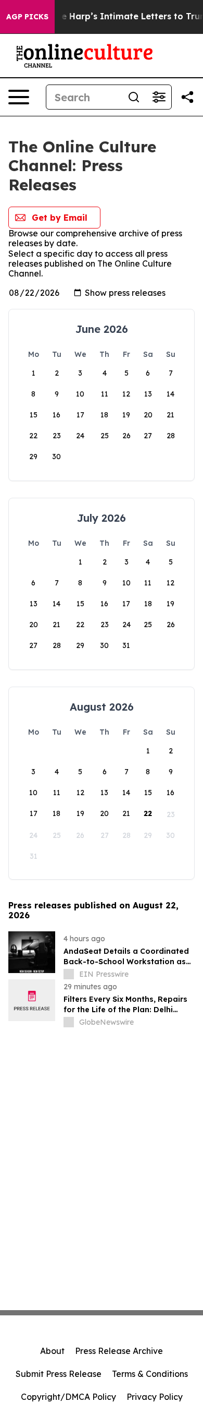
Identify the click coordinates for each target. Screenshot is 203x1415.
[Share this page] (187, 97)
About (52, 1351)
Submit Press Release (59, 1374)
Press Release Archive (119, 1351)
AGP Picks (27, 16)
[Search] (133, 97)
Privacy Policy (154, 1397)
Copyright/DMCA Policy (68, 1397)
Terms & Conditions (150, 1374)
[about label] (69, 974)
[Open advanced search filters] (158, 97)
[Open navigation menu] (18, 97)
